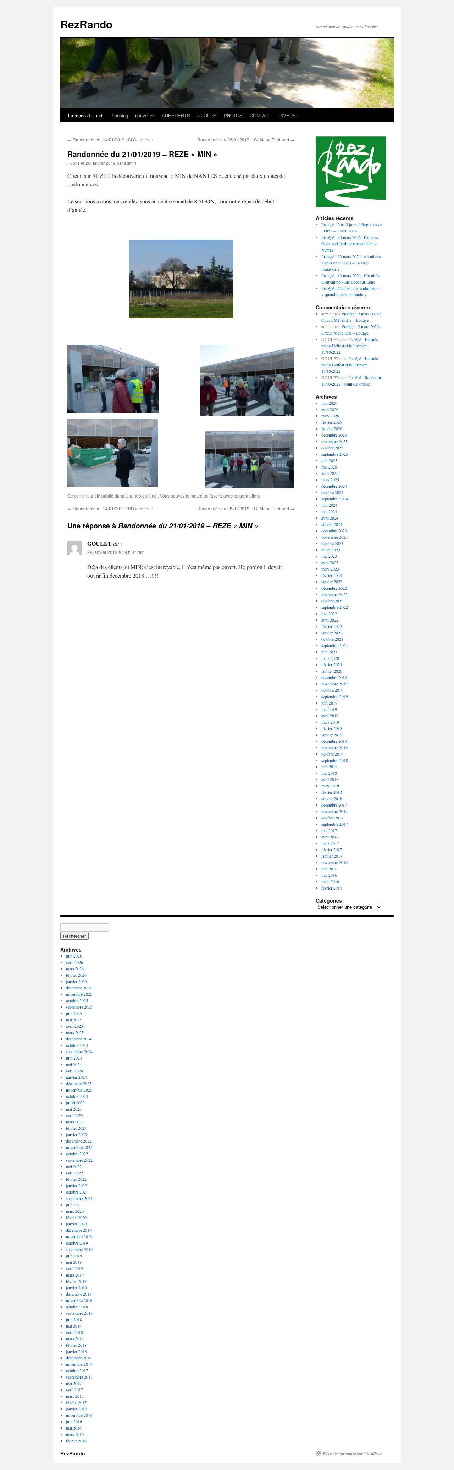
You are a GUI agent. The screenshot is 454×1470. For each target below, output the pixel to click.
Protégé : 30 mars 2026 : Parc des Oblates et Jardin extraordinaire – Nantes (349, 243)
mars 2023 (330, 569)
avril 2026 (329, 409)
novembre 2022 (334, 594)
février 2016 (331, 888)
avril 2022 (329, 620)
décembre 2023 (334, 530)
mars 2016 (330, 881)
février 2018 (331, 792)
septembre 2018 (334, 760)
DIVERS (287, 115)
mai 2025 (329, 467)
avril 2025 (329, 473)
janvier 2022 (331, 632)
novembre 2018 (334, 747)
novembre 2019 (334, 683)
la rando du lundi (141, 496)
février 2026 (331, 422)
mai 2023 (329, 556)
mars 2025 (330, 479)
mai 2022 (329, 613)
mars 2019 (330, 722)
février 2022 (331, 626)
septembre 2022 (334, 607)
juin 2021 (329, 652)
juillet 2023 (330, 549)
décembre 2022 (334, 588)
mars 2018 (330, 786)
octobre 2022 (332, 601)
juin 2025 (329, 460)
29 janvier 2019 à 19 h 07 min (116, 552)
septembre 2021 (334, 645)
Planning (119, 115)
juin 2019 (329, 703)
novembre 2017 (334, 811)
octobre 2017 (332, 817)
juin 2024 (329, 505)
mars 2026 (330, 416)
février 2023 (331, 575)
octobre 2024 (332, 492)
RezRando (86, 24)
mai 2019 (329, 709)
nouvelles (145, 115)
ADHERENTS (176, 115)
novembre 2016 (334, 862)
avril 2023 (329, 562)
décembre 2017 (334, 805)
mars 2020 (330, 658)
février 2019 (331, 728)
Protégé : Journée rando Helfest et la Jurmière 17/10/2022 (349, 345)
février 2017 (331, 849)
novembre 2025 (334, 441)
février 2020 (331, 664)
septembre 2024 (334, 498)
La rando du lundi (85, 115)
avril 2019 (329, 715)
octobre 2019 (332, 690)
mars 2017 (330, 843)
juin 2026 (329, 403)
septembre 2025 (334, 454)
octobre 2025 (332, 447)
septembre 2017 (334, 824)
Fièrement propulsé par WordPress (353, 1453)
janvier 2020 (331, 671)
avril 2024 (329, 518)
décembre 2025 (334, 435)
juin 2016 (329, 868)
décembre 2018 (334, 741)
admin (130, 163)
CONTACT (260, 115)
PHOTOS (233, 115)
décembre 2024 (334, 486)
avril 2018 (329, 779)
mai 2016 (329, 875)
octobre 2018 (332, 754)
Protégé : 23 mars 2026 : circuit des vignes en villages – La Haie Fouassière (351, 262)
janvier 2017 (331, 856)
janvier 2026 (331, 428)
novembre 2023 (334, 537)
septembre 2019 (334, 696)
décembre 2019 (334, 677)
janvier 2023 (331, 581)
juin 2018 (329, 766)
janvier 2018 (331, 798)
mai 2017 (329, 830)
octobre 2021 (332, 639)
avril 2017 (329, 837)
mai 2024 (329, 511)
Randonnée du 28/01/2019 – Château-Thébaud (245, 139)
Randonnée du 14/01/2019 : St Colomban (110, 139)
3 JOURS (207, 115)
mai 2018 (329, 773)
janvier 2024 (331, 524)
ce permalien (246, 496)
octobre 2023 (332, 543)
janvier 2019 (331, 734)
